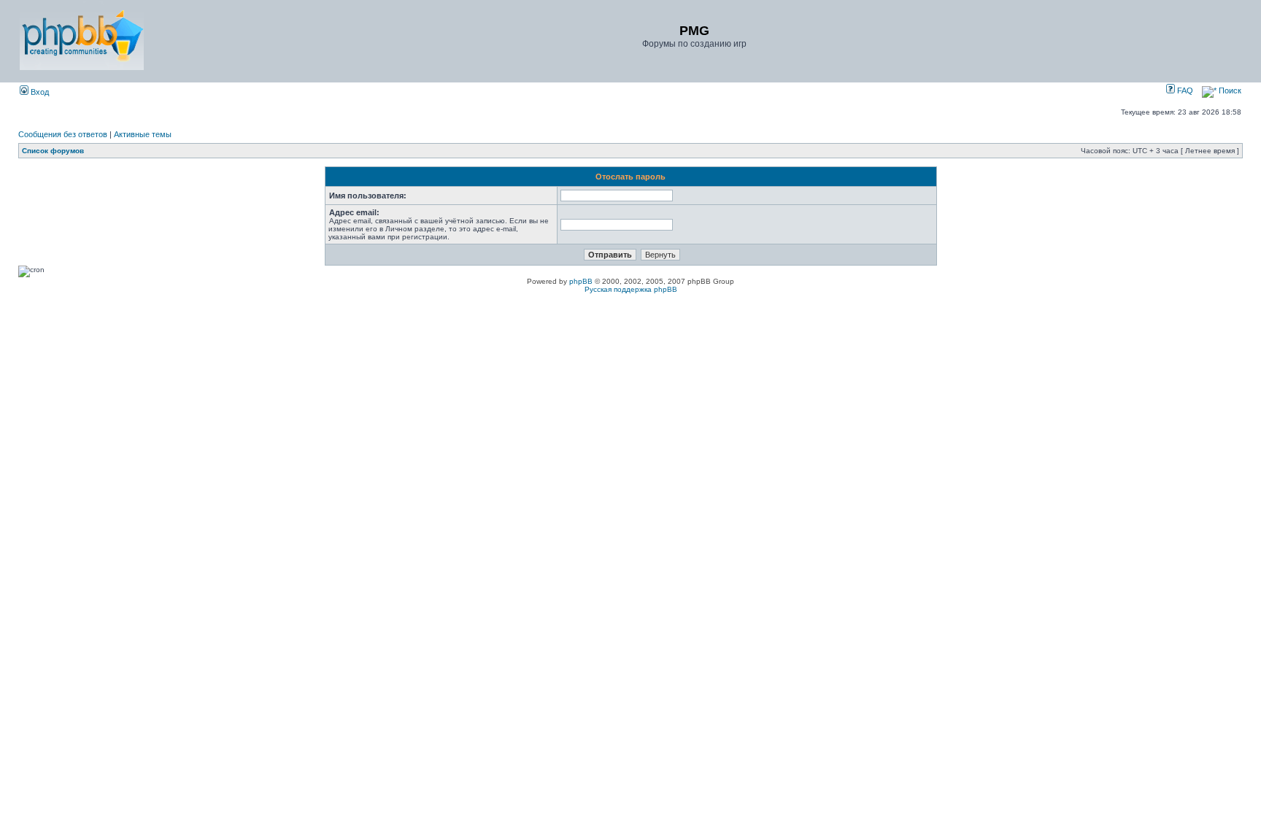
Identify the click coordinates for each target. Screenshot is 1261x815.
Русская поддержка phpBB (631, 289)
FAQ (1184, 90)
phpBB (581, 281)
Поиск (1228, 90)
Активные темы (142, 134)
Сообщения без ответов (62, 134)
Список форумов (53, 151)
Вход (38, 92)
